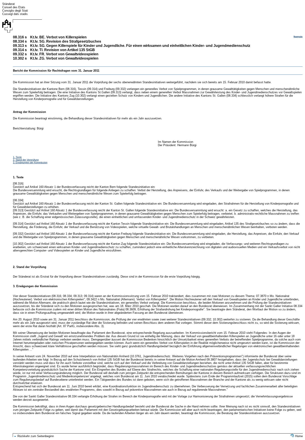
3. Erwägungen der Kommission (30, 162)
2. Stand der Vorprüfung (26, 159)
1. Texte (17, 157)
